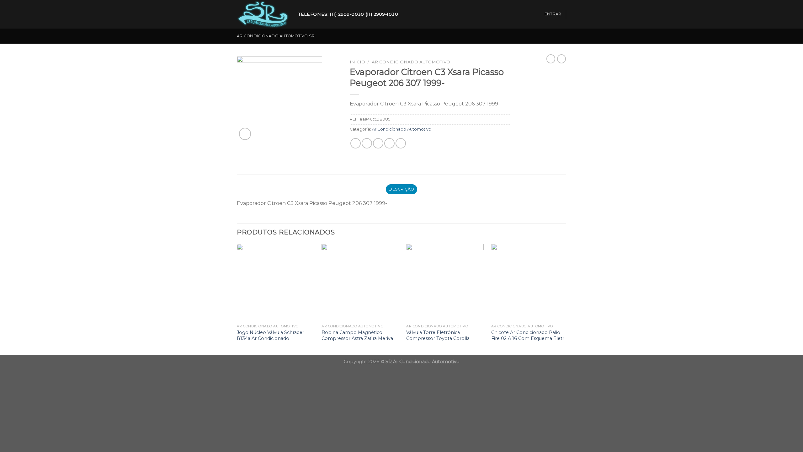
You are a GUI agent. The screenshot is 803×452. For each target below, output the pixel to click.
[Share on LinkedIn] (401, 143)
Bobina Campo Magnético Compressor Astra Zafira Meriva (357, 335)
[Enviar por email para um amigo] (378, 143)
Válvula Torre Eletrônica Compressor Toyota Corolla (438, 335)
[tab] (401, 189)
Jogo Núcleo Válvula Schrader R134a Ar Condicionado (270, 335)
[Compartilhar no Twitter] (367, 143)
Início (357, 61)
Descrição (401, 189)
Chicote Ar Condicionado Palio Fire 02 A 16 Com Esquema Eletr (527, 335)
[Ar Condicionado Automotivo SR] (263, 14)
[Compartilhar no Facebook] (355, 143)
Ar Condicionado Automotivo (411, 61)
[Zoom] (245, 134)
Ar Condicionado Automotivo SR (276, 36)
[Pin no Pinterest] (389, 143)
